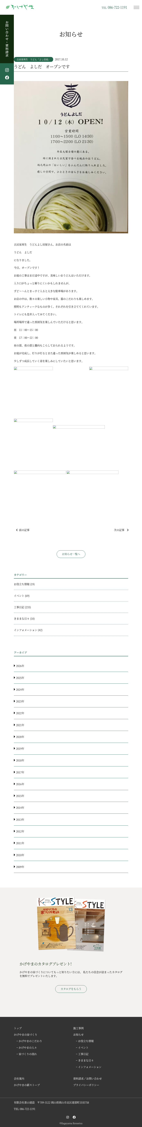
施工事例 (78, 1028)
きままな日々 (21, 618)
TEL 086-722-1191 (24, 1109)
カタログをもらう (71, 989)
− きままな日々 (85, 1060)
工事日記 (19, 607)
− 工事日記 (82, 1054)
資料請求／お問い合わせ (87, 1078)
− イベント (82, 1047)
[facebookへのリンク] (74, 1117)
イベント (19, 595)
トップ (18, 1028)
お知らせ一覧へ (71, 554)
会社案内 (19, 1078)
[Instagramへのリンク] (67, 1117)
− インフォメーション (88, 1067)
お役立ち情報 (21, 584)
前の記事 (24, 530)
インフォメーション (25, 630)
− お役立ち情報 (85, 1041)
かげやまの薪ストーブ (27, 1085)
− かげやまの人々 (26, 1047)
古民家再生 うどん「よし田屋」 (33, 59)
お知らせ (78, 1034)
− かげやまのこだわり (29, 1041)
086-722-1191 (114, 7)
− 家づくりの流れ (26, 1054)
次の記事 (119, 530)
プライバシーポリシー (86, 1085)
